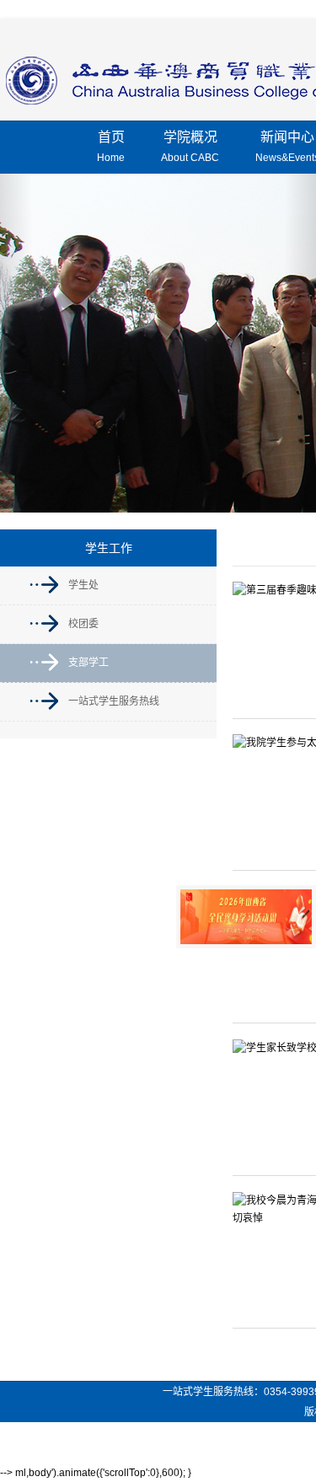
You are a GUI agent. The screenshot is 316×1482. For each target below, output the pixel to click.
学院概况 (190, 147)
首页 (111, 147)
